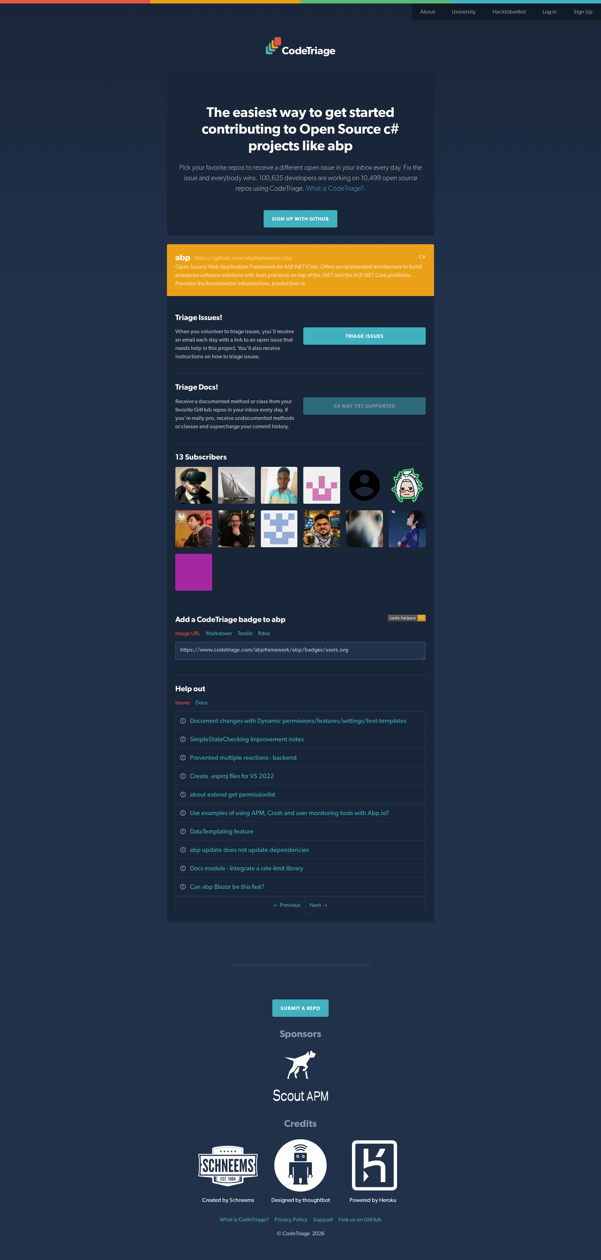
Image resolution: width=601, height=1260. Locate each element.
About (427, 11)
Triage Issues (365, 336)
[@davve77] (364, 545)
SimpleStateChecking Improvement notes (247, 739)
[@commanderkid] (236, 502)
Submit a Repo (300, 1008)
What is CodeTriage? (335, 188)
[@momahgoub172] (321, 545)
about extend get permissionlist (232, 794)
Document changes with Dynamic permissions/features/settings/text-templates (298, 720)
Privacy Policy (290, 1219)
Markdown (219, 633)
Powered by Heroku (373, 1200)
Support (323, 1219)
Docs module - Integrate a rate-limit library (246, 868)
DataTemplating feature (222, 831)
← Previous (286, 905)
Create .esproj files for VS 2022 (232, 776)
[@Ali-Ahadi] (193, 545)
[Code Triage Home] (300, 46)
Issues (182, 702)
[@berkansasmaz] (236, 545)
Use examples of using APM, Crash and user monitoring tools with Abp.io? (289, 812)
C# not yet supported (364, 406)
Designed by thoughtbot (300, 1200)
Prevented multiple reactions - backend (243, 757)
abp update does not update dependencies (249, 849)
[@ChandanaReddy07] (407, 545)
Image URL (187, 633)
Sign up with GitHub (300, 219)
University (464, 11)
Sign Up (583, 11)
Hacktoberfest (509, 11)
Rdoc (264, 633)
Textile (245, 633)
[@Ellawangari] (321, 502)
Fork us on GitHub (360, 1219)
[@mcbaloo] (279, 502)
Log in (550, 11)
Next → (319, 905)
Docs (201, 702)
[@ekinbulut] (193, 502)
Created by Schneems (228, 1200)
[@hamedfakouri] (279, 545)
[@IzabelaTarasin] (193, 588)
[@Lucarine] (407, 502)
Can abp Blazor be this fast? (227, 886)
